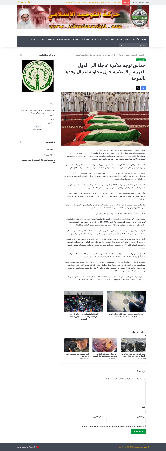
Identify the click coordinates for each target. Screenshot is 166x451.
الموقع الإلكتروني (98, 417)
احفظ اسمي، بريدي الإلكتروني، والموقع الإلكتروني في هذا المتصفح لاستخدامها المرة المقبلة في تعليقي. (112, 426)
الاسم (143, 407)
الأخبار (137, 39)
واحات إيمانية (96, 39)
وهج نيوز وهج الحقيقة (47, 154)
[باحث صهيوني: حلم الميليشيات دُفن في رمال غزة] (76, 345)
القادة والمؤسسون (64, 39)
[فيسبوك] (143, 88)
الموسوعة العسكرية (123, 39)
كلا (51, 119)
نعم (51, 115)
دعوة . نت (50, 149)
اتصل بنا (33, 39)
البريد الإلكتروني (140, 417)
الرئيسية (144, 39)
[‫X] (138, 88)
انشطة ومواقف (109, 39)
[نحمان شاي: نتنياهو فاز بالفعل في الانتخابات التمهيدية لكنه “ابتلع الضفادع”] (104, 345)
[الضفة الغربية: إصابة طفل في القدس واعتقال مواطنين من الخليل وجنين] (133, 345)
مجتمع (77, 39)
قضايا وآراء (85, 39)
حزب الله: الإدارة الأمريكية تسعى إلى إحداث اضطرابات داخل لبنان (100, 2)
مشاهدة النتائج (37, 129)
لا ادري (50, 123)
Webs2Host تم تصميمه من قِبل (27, 447)
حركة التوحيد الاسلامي (46, 39)
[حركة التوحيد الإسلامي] (83, 17)
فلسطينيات (133, 55)
